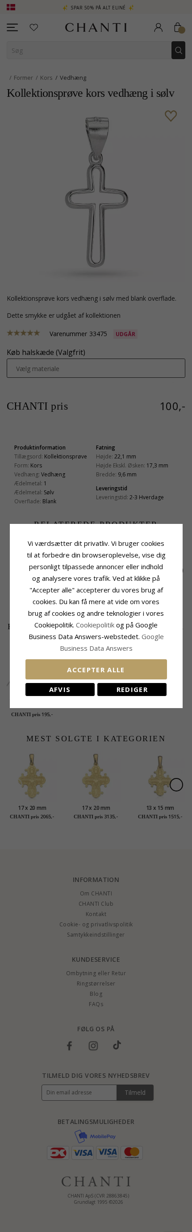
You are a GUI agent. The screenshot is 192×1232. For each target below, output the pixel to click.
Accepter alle (96, 669)
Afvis (60, 689)
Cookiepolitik (95, 624)
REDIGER (132, 689)
